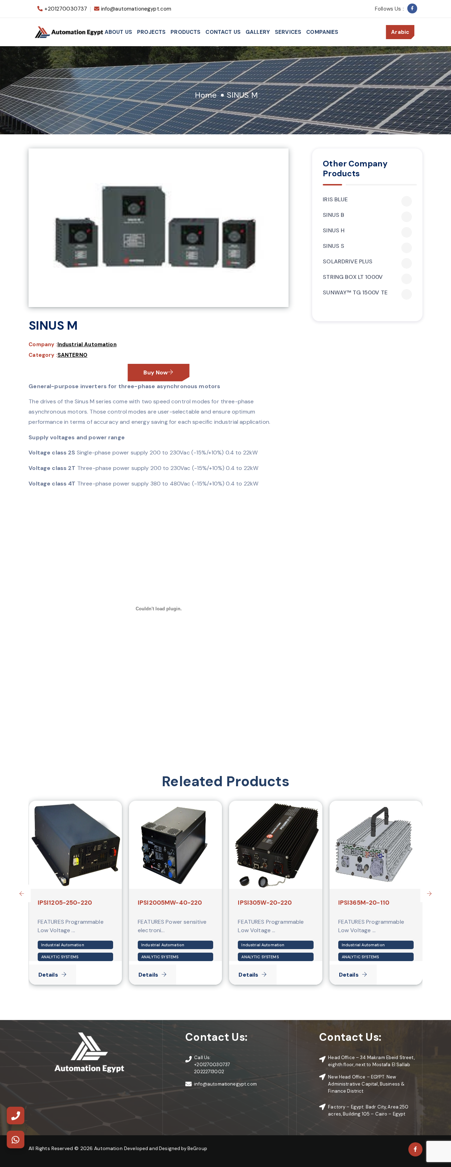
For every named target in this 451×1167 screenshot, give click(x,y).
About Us (118, 32)
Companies (322, 32)
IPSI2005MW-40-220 (170, 902)
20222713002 (209, 1072)
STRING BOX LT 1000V (353, 277)
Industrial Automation (87, 344)
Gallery (258, 32)
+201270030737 (65, 8)
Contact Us (223, 32)
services (288, 32)
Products (185, 32)
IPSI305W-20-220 (265, 902)
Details (48, 974)
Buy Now (155, 372)
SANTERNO (72, 355)
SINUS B (333, 215)
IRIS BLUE (335, 199)
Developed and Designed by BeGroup (165, 1148)
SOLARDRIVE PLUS (347, 261)
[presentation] (22, 893)
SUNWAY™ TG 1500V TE (355, 292)
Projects (151, 32)
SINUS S (333, 246)
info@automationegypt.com (136, 8)
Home (206, 95)
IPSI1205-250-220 (65, 902)
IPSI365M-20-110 (363, 902)
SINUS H (334, 230)
